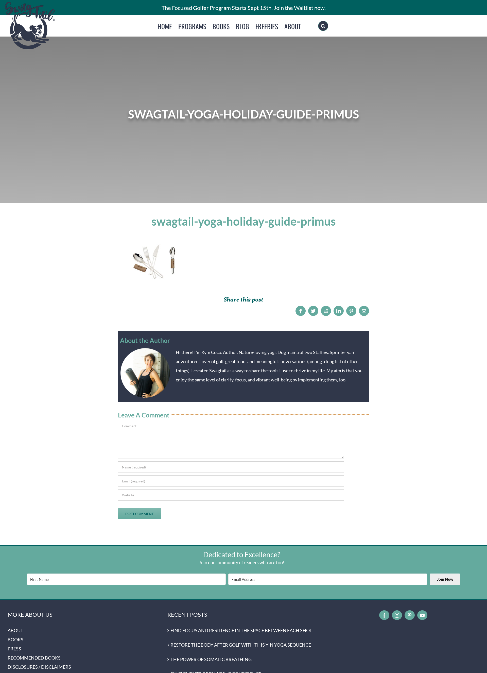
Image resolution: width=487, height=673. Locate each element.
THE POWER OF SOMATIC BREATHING (211, 659)
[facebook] (384, 615)
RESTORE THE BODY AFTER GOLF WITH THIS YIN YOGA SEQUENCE (240, 645)
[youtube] (422, 615)
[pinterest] (410, 615)
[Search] (323, 26)
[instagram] (397, 615)
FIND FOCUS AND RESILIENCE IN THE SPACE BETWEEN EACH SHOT (241, 630)
